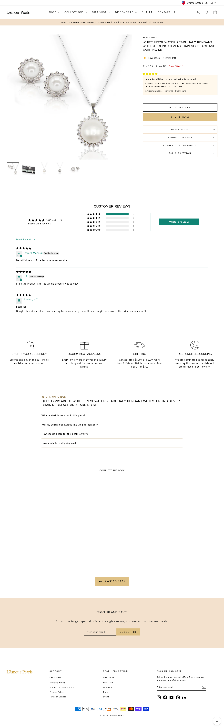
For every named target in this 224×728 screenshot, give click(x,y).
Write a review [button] (179, 221)
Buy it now (180, 117)
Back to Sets (114, 581)
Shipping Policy (58, 682)
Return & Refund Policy (62, 687)
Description (180, 129)
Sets (153, 37)
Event (106, 696)
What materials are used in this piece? (63, 415)
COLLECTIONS (74, 12)
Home (146, 37)
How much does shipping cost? (59, 443)
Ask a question (180, 153)
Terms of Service (58, 696)
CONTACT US (166, 12)
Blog (105, 692)
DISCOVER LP (124, 12)
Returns (169, 91)
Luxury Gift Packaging (180, 145)
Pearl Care (108, 682)
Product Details (180, 137)
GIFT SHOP (100, 12)
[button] (150, 73)
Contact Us (55, 677)
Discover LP (109, 687)
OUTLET (147, 12)
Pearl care (180, 91)
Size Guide (108, 677)
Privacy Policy (57, 692)
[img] (23, 248)
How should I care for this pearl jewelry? (64, 433)
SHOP (53, 12)
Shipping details (154, 91)
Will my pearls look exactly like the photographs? (69, 424)
